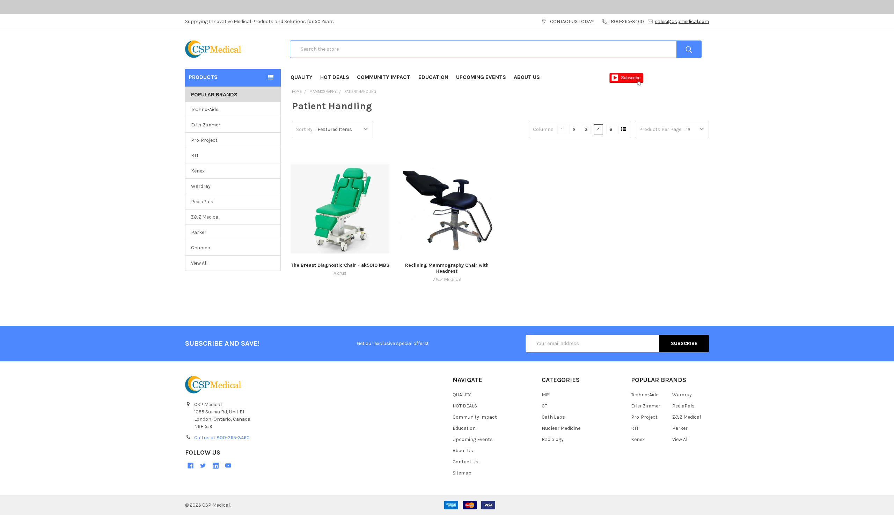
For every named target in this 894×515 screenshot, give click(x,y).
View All (199, 263)
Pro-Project (204, 140)
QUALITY (302, 77)
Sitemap (462, 473)
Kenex (198, 171)
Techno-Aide (204, 109)
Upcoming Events (481, 77)
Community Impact (383, 77)
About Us (527, 77)
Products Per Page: (660, 129)
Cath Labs (553, 417)
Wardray (201, 186)
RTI (194, 156)
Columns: (544, 129)
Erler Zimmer (205, 125)
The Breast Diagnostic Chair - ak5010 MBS (340, 265)
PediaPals (202, 202)
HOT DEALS (334, 77)
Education (433, 77)
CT (544, 406)
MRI (546, 395)
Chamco (200, 248)
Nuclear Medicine (561, 428)
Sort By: (305, 129)
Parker (198, 232)
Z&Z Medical (205, 217)
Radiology (553, 439)
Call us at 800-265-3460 (222, 438)
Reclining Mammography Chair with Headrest (447, 268)
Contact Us (465, 462)
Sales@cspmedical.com (682, 21)
